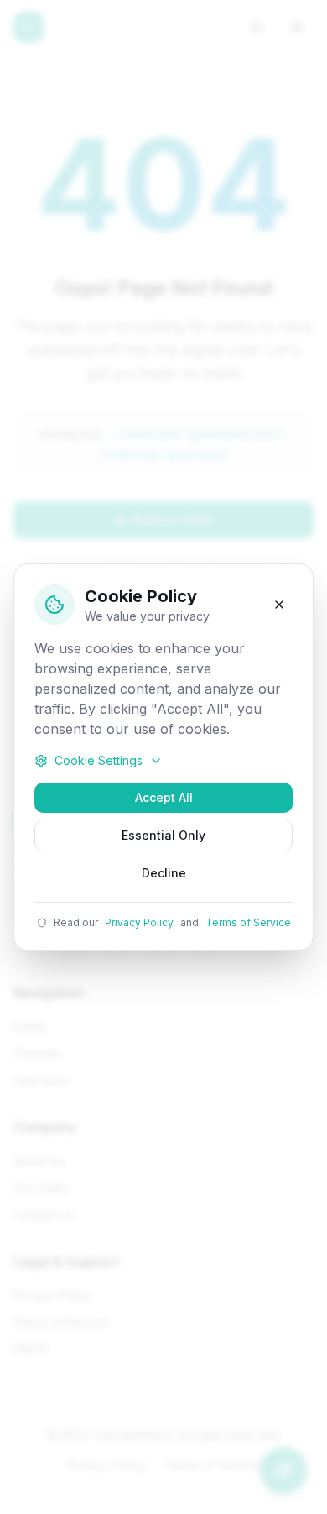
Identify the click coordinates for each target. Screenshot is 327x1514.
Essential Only (163, 835)
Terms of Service (248, 922)
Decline (164, 873)
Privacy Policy (139, 922)
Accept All (164, 797)
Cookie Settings (98, 760)
